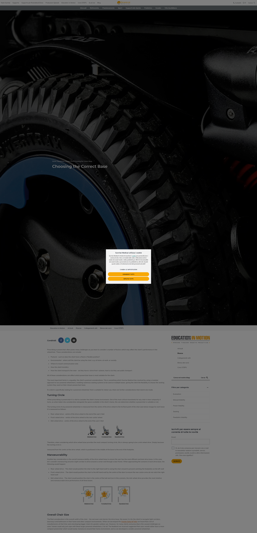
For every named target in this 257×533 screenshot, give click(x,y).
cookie (134, 256)
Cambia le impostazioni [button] (128, 269)
